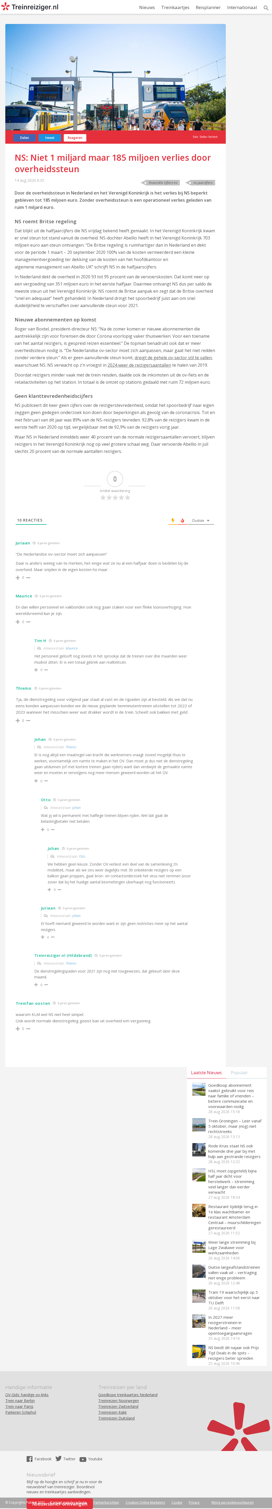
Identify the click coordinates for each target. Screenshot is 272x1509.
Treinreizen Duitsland (116, 1418)
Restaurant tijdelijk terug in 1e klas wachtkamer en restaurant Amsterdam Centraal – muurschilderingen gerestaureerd (234, 1217)
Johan (76, 807)
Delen (24, 137)
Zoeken (266, 8)
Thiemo (71, 747)
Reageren (75, 137)
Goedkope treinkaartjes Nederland (128, 1394)
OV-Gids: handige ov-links (27, 1394)
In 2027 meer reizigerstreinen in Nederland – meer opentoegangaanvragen (230, 1325)
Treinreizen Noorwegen (118, 1400)
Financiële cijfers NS (163, 182)
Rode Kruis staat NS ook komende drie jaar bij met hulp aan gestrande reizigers (234, 1151)
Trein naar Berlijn (20, 1400)
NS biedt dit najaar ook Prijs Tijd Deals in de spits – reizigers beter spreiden (233, 1353)
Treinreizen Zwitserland (118, 1406)
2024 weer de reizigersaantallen (139, 365)
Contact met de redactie (68, 1502)
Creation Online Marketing (145, 1502)
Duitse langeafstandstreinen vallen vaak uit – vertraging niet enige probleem (234, 1272)
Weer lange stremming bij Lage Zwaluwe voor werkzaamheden (232, 1247)
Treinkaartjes (175, 7)
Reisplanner (208, 7)
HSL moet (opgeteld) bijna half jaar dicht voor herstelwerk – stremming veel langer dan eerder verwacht (232, 1181)
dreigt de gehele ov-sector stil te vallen (173, 358)
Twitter (69, 1458)
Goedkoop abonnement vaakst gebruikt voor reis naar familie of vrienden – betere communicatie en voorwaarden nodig (231, 1095)
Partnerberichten (106, 1502)
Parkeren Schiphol (20, 1412)
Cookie (177, 1502)
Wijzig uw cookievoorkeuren (232, 1502)
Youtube (95, 1458)
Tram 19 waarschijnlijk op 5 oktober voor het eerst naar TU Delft (234, 1297)
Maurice (72, 648)
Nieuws (147, 7)
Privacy (194, 1502)
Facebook (44, 1458)
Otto (82, 856)
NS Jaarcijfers (202, 182)
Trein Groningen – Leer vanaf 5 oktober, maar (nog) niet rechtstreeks (234, 1126)
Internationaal (242, 7)
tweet (49, 137)
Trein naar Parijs (19, 1406)
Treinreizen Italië (112, 1412)
